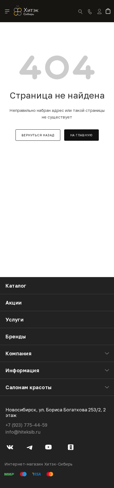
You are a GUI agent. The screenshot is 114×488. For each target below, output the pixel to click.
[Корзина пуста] (109, 11)
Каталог (16, 286)
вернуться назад (38, 135)
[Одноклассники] (70, 448)
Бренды (16, 336)
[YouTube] (48, 448)
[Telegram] (29, 448)
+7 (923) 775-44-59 (26, 425)
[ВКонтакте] (10, 448)
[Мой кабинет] (99, 14)
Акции (14, 303)
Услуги (15, 319)
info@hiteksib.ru (23, 432)
